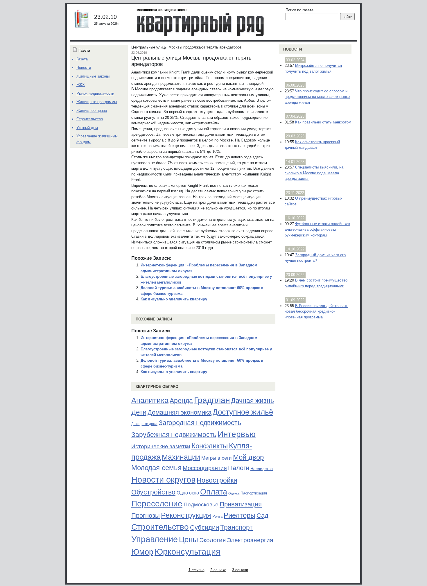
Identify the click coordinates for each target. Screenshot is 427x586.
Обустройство (153, 492)
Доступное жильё (243, 412)
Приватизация (241, 504)
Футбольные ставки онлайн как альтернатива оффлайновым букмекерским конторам (317, 229)
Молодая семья (156, 468)
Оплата (213, 491)
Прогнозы (145, 515)
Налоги (238, 468)
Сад (262, 515)
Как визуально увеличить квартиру (174, 299)
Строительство (160, 526)
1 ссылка (196, 570)
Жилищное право (91, 110)
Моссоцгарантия (205, 468)
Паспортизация (254, 493)
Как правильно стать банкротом (323, 122)
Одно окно (188, 492)
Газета (82, 59)
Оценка (233, 493)
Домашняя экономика (179, 412)
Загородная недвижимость (200, 422)
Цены (188, 539)
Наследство (261, 468)
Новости (292, 49)
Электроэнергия (250, 540)
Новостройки (217, 480)
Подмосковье (201, 504)
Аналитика (149, 400)
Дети (138, 412)
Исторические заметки (160, 446)
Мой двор (248, 457)
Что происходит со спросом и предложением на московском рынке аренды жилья (317, 97)
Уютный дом (87, 128)
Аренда (181, 400)
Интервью (237, 434)
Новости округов (163, 479)
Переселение (156, 503)
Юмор (142, 552)
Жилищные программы (96, 102)
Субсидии (204, 527)
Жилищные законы (93, 76)
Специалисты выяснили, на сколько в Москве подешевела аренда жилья (314, 173)
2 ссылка (218, 570)
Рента (217, 516)
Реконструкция (186, 515)
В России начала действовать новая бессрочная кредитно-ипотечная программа (316, 311)
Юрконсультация (187, 551)
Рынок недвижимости (95, 93)
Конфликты (209, 446)
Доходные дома (144, 424)
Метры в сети (216, 458)
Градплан (212, 400)
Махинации (181, 457)
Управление (154, 539)
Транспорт (236, 527)
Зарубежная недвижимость (173, 434)
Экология (212, 540)
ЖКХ (80, 85)
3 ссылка (240, 570)
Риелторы (239, 515)
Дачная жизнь (252, 400)
